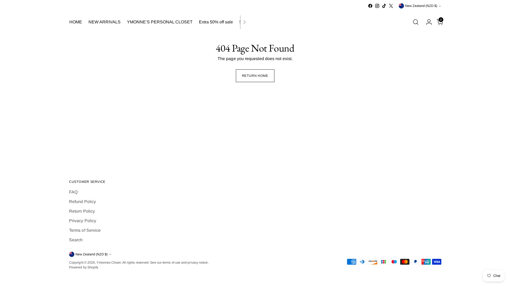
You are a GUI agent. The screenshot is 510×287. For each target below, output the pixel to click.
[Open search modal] (415, 22)
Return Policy (82, 211)
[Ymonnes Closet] (255, 22)
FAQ (73, 192)
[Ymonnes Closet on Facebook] (370, 5)
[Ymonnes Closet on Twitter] (391, 5)
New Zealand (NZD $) (421, 6)
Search (76, 240)
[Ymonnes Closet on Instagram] (377, 5)
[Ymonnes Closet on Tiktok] (384, 5)
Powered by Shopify (83, 267)
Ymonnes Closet (108, 262)
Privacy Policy (82, 220)
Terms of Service (85, 230)
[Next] (244, 22)
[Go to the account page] (427, 22)
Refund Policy (82, 201)
